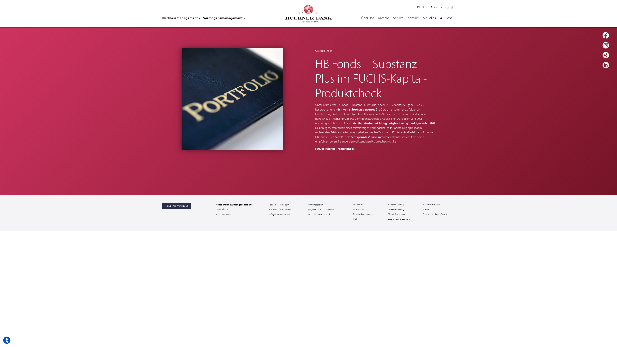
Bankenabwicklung (396, 209)
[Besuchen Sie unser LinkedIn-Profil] (606, 65)
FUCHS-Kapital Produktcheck (334, 149)
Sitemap (426, 209)
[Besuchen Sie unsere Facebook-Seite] (606, 35)
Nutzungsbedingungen (363, 214)
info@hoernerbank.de (279, 214)
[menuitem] (367, 17)
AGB (355, 219)
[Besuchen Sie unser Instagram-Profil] (606, 45)
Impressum (358, 204)
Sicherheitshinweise (431, 204)
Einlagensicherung (396, 204)
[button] (6, 340)
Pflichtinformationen (396, 214)
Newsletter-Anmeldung (176, 205)
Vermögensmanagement (223, 18)
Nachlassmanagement (180, 18)
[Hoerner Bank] (308, 13)
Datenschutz (358, 209)
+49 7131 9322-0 (281, 204)
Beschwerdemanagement (399, 219)
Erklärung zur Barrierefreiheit (435, 214)
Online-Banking (439, 7)
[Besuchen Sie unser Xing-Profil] (606, 55)
